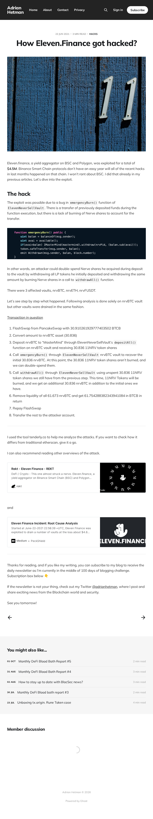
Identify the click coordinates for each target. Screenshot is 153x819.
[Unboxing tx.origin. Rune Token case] (76, 702)
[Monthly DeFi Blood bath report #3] (76, 692)
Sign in (118, 10)
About (47, 10)
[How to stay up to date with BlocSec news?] (76, 682)
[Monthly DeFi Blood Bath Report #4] (76, 672)
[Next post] (143, 617)
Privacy (79, 10)
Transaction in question (25, 317)
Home (33, 10)
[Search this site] (106, 10)
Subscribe (137, 10)
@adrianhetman (104, 586)
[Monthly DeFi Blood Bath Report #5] (76, 661)
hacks (93, 33)
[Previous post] (9, 617)
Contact (63, 10)
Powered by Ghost (76, 800)
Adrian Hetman (15, 10)
